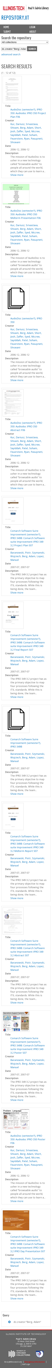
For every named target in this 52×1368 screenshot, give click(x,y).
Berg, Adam (26, 127)
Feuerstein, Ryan (19, 138)
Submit (7, 31)
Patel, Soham (29, 135)
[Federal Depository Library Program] (39, 1356)
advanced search (10, 54)
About (32, 31)
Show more (16, 174)
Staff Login (26, 1364)
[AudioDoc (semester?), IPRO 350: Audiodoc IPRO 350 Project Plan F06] (12, 102)
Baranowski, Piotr (20, 552)
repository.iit (15, 17)
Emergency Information (35, 1362)
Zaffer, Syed (23, 131)
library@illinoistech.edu (13, 1362)
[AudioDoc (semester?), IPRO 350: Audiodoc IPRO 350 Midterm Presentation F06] (16, 203)
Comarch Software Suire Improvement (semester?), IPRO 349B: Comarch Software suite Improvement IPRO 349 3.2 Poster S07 (27, 1045)
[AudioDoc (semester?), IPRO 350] (16, 311)
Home (6, 27)
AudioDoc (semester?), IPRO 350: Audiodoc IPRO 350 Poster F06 (27, 1139)
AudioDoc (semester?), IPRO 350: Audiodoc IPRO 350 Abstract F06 (26, 426)
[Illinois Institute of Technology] (26, 1334)
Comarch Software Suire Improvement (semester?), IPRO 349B (25, 743)
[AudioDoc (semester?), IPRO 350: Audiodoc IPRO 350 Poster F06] (16, 1128)
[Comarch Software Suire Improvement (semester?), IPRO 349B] (16, 732)
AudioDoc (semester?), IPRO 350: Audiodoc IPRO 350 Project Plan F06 (28, 113)
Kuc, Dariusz (17, 124)
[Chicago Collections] (19, 1356)
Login (32, 27)
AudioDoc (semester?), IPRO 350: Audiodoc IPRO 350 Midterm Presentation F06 (26, 214)
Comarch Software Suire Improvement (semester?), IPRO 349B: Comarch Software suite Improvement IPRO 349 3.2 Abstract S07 (27, 948)
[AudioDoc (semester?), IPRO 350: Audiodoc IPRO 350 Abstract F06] (13, 415)
